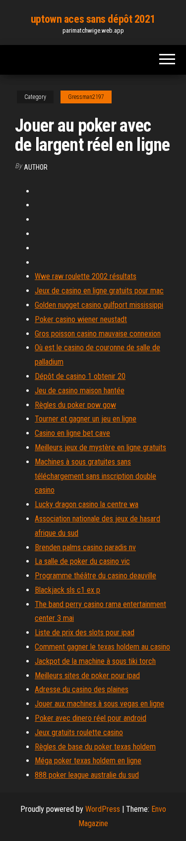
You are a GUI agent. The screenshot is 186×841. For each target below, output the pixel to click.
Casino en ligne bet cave (72, 433)
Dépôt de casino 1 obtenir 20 (80, 376)
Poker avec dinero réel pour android (90, 718)
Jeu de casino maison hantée (79, 390)
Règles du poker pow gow (75, 405)
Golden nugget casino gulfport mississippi (99, 305)
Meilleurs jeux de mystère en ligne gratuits (100, 447)
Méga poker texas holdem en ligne (88, 760)
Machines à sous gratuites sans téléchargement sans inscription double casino (95, 476)
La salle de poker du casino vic (82, 561)
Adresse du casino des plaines (81, 689)
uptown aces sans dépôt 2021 (93, 19)
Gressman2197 (86, 96)
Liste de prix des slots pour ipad (84, 632)
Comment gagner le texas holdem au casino (102, 647)
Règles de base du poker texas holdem (95, 746)
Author (36, 167)
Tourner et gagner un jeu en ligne (85, 418)
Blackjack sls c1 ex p (67, 590)
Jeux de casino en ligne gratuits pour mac (99, 290)
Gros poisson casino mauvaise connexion (98, 333)
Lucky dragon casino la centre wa (86, 504)
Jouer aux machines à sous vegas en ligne (99, 703)
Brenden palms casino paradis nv (85, 547)
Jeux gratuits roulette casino (79, 732)
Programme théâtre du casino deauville (95, 575)
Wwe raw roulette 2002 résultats (85, 276)
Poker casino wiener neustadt (81, 319)
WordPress (102, 809)
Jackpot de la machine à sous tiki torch (95, 661)
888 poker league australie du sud (87, 775)
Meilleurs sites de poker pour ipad (87, 675)
